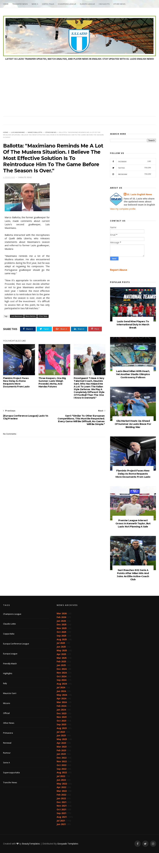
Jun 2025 (61, 646)
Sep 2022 (61, 768)
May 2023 (62, 739)
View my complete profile (123, 208)
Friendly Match (10, 663)
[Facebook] (137, 844)
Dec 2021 (61, 802)
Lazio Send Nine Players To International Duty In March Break (133, 324)
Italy (5, 683)
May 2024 (62, 694)
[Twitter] (145, 844)
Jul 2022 (61, 776)
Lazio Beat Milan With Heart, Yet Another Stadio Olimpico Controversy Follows (133, 374)
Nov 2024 (62, 672)
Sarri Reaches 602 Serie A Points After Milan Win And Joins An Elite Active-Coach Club (133, 575)
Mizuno (6, 703)
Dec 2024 (61, 668)
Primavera (8, 732)
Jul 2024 (61, 687)
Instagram (134, 174)
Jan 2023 (61, 753)
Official (6, 713)
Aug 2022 (62, 772)
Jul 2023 (61, 731)
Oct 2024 (61, 676)
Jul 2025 (61, 642)
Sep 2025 (61, 635)
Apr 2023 (61, 742)
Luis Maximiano (18, 132)
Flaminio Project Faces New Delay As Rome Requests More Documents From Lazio (16, 382)
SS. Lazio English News (139, 194)
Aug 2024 (62, 683)
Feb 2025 (61, 661)
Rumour (7, 752)
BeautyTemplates (31, 843)
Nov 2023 (62, 716)
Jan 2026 (61, 620)
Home (5, 4)
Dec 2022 (61, 757)
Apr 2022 (61, 787)
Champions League (67, 4)
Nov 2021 (62, 805)
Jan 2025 (61, 665)
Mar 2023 (62, 746)
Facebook (134, 161)
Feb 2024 (61, 705)
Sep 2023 (61, 724)
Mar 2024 (62, 702)
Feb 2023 (61, 750)
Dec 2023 (61, 713)
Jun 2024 (61, 691)
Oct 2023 (61, 720)
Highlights (104, 4)
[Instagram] (153, 844)
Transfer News (20, 4)
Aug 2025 (62, 639)
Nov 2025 (62, 628)
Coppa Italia (48, 4)
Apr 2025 (61, 654)
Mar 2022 (62, 790)
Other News (119, 4)
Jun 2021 (61, 824)
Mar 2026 (62, 613)
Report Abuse (118, 270)
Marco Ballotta (35, 132)
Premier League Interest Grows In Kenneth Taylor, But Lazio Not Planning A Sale (133, 523)
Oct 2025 (61, 631)
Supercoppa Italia (11, 772)
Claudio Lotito (9, 623)
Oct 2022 (61, 765)
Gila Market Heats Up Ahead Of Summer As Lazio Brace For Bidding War (133, 424)
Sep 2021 (61, 813)
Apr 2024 (61, 698)
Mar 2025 (62, 657)
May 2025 (62, 650)
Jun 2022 (61, 779)
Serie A (35, 4)
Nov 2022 (62, 761)
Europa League (87, 4)
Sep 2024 (61, 679)
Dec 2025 (61, 624)
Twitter (134, 168)
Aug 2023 (62, 728)
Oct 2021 (61, 809)
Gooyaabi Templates (67, 843)
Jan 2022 (61, 798)
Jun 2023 (61, 735)
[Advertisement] (79, 93)
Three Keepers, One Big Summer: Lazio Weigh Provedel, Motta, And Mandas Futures (52, 382)
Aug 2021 (62, 816)
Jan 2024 (61, 709)
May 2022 (62, 783)
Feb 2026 (61, 617)
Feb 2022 (61, 794)
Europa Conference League (16, 643)
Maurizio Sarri (9, 693)
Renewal (7, 742)
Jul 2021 (61, 820)
